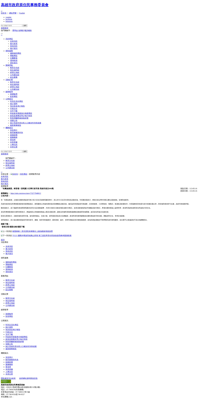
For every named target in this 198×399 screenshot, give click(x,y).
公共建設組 (14, 75)
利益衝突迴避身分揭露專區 (21, 113)
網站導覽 (12, 13)
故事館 (21, 30)
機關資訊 (9, 128)
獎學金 (15, 30)
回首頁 (3, 13)
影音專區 (13, 96)
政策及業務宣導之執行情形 (21, 116)
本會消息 (13, 41)
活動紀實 (9, 80)
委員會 (13, 140)
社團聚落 (13, 58)
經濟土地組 (14, 72)
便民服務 (9, 51)
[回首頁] (14, 174)
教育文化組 (14, 68)
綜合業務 (13, 77)
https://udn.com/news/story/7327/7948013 (26, 193)
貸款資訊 (13, 63)
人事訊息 (13, 145)
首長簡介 (13, 130)
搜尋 (24, 25)
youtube (8, 17)
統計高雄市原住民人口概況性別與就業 (25, 123)
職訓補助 (28, 30)
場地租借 (13, 60)
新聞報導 (13, 94)
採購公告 (13, 121)
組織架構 (13, 135)
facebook (9, 19)
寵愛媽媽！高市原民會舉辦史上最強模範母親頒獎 (32, 231)
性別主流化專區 (16, 101)
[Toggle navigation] (2, 33)
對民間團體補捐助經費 (19, 118)
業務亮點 (9, 65)
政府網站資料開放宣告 (28, 378)
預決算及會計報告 (17, 106)
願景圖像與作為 (16, 133)
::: (1, 11)
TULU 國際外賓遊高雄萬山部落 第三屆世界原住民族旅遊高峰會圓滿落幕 (42, 236)
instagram (9, 21)
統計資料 (13, 104)
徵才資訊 (13, 48)
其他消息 (13, 46)
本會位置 (13, 147)
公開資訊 (9, 99)
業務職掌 (13, 137)
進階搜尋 (4, 28)
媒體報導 (9, 92)
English (22, 13)
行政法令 (13, 109)
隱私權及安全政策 (8, 378)
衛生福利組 (14, 70)
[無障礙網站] (6, 383)
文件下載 (13, 111)
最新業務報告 (15, 125)
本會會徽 (13, 142)
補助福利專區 (15, 53)
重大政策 (13, 44)
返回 (3, 240)
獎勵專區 (13, 56)
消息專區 (9, 39)
